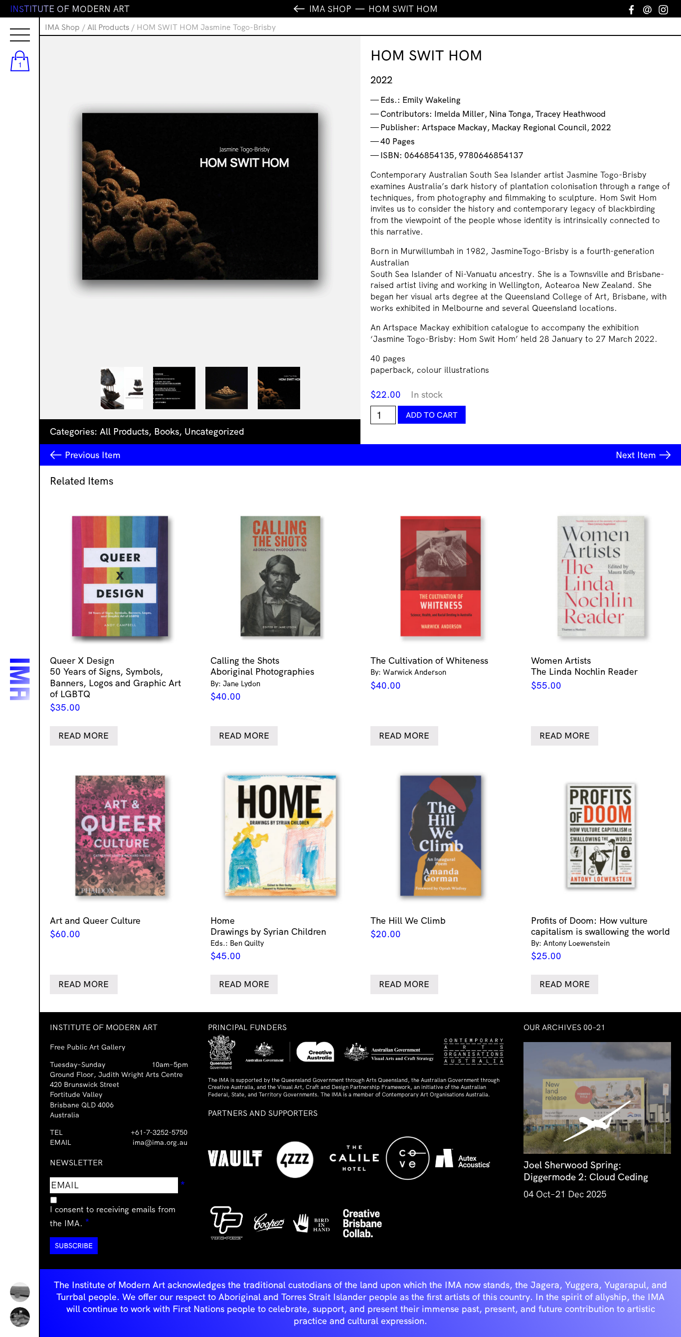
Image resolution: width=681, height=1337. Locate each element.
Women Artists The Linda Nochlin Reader (584, 673)
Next (636, 455)
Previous (93, 455)
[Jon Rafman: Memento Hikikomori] (20, 1317)
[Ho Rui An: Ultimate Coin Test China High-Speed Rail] (20, 1292)
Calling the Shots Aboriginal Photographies (262, 678)
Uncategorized (214, 431)
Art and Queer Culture (95, 927)
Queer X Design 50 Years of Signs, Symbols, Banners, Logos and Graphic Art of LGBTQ (115, 684)
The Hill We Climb (408, 927)
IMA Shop (62, 27)
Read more (83, 735)
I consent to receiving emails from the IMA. (112, 1216)
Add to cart (432, 415)
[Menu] (10, 26)
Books (166, 431)
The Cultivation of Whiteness (429, 673)
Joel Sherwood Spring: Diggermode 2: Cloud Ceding (585, 1171)
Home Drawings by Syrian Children (268, 938)
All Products (108, 27)
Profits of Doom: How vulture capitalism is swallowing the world (600, 938)
